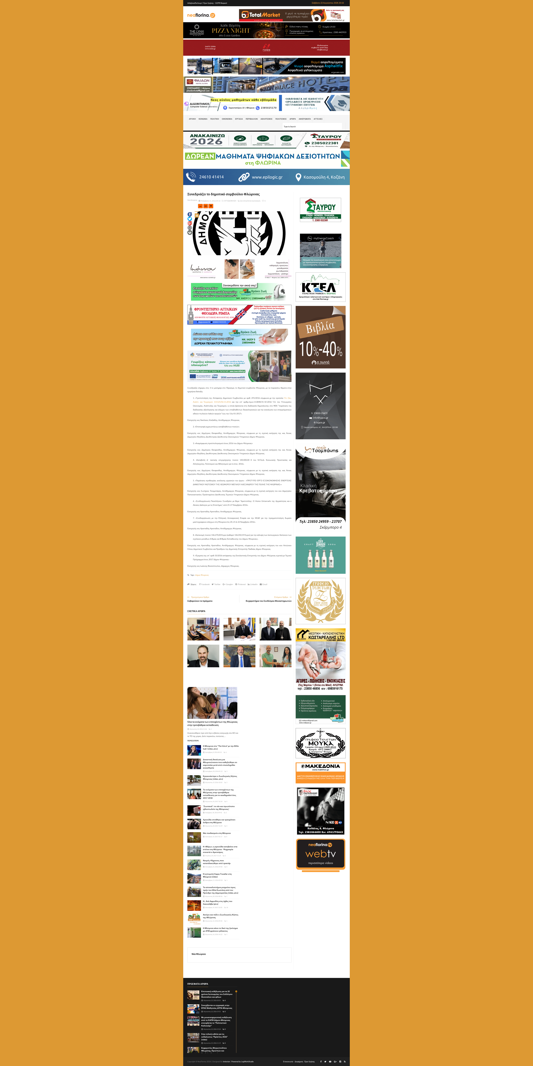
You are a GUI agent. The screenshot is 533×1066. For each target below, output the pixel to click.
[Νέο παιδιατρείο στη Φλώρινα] (194, 837)
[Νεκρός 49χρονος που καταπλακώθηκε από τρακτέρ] (194, 865)
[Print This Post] (189, 232)
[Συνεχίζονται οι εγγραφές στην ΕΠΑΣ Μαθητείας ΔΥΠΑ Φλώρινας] (193, 1009)
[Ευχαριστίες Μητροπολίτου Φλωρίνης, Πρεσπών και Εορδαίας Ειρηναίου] (193, 1051)
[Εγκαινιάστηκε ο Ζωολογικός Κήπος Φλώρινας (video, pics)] (194, 780)
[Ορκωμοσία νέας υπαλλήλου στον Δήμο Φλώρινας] (275, 656)
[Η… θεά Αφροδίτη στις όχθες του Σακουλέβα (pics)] (194, 905)
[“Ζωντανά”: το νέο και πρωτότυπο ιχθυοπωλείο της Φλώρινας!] (194, 810)
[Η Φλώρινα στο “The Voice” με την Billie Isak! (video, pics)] (194, 750)
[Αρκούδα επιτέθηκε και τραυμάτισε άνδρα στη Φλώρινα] (194, 824)
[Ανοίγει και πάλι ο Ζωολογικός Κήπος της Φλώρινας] (194, 919)
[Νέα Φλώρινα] (201, 15)
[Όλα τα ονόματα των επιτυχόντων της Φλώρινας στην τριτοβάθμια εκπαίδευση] (212, 703)
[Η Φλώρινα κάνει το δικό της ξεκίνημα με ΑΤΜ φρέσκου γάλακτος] (194, 932)
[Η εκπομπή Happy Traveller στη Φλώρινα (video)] (194, 878)
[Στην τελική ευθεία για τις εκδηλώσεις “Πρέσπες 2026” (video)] (193, 1037)
